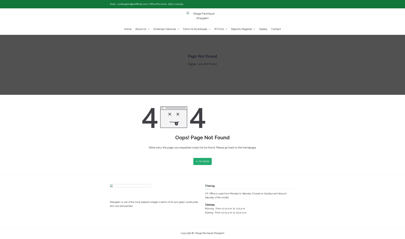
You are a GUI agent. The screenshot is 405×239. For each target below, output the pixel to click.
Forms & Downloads (195, 29)
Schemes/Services (164, 29)
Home (127, 29)
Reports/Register (241, 29)
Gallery (263, 29)
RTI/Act (219, 29)
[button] (148, 29)
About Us (140, 29)
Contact (276, 29)
